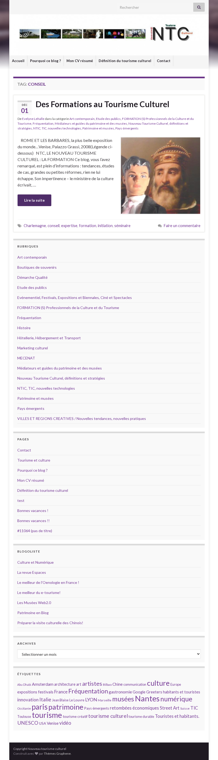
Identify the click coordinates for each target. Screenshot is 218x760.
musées (123, 699)
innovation (28, 699)
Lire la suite (34, 200)
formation (87, 225)
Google (139, 692)
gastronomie (120, 691)
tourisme (47, 714)
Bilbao (107, 685)
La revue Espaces (31, 572)
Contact (163, 61)
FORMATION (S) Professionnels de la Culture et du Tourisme (68, 307)
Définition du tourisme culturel (125, 61)
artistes (92, 683)
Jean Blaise (60, 700)
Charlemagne (35, 225)
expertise (69, 225)
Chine (117, 684)
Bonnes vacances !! (33, 520)
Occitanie (24, 708)
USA (42, 723)
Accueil (18, 61)
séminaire (122, 225)
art (78, 684)
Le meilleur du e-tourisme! (39, 592)
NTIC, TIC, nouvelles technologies (57, 128)
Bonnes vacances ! (32, 510)
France (61, 691)
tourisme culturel (108, 716)
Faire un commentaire (182, 225)
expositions (27, 692)
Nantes (147, 698)
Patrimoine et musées (98, 128)
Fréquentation (43, 123)
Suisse (185, 708)
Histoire (24, 327)
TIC (194, 708)
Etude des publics (108, 119)
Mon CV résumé (79, 61)
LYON (91, 699)
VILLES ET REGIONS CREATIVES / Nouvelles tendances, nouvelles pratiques (81, 418)
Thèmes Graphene (57, 753)
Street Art (169, 708)
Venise (52, 723)
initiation (105, 225)
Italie (45, 699)
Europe (175, 684)
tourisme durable (141, 716)
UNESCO (27, 723)
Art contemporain (82, 119)
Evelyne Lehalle (33, 119)
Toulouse (24, 716)
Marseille (104, 700)
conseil (54, 225)
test (20, 500)
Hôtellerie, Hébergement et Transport (49, 338)
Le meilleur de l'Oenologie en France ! (48, 582)
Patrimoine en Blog (33, 612)
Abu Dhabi (24, 684)
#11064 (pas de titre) (34, 530)
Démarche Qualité (32, 277)
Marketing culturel (32, 348)
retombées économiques (134, 708)
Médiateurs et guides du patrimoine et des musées (91, 123)
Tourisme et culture (33, 460)
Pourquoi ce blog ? (45, 61)
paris (40, 706)
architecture (65, 684)
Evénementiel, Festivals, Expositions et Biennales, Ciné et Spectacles (74, 297)
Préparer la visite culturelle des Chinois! (50, 622)
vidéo (65, 723)
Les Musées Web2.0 (34, 602)
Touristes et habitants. (177, 716)
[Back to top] (206, 748)
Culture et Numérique (35, 562)
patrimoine (65, 706)
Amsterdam (42, 684)
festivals (45, 691)
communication (134, 684)
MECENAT (26, 358)
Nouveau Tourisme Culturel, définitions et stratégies (61, 378)
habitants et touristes (181, 692)
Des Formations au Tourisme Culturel (102, 104)
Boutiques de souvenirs (37, 267)
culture (158, 683)
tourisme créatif (75, 716)
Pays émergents (127, 128)
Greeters (154, 692)
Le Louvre (76, 700)
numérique (176, 699)
